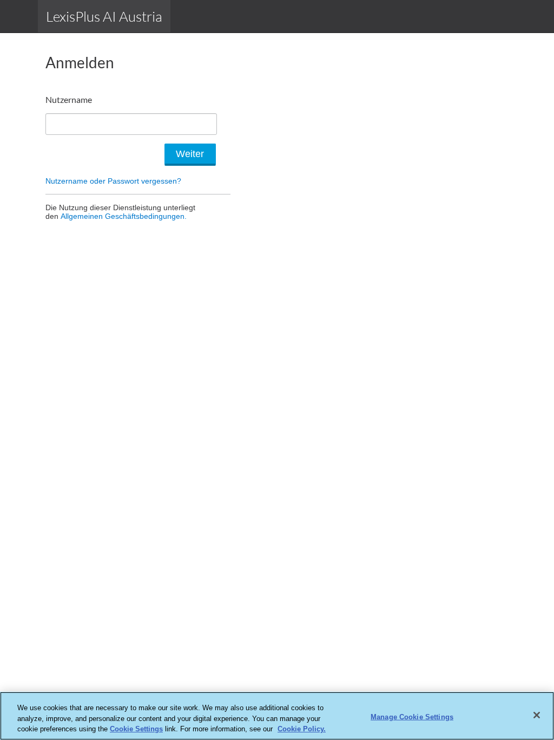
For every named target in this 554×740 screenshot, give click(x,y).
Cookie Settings (136, 729)
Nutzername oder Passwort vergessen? (113, 181)
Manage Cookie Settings (412, 716)
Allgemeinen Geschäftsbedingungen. (124, 216)
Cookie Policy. (302, 729)
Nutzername (68, 99)
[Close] (537, 715)
